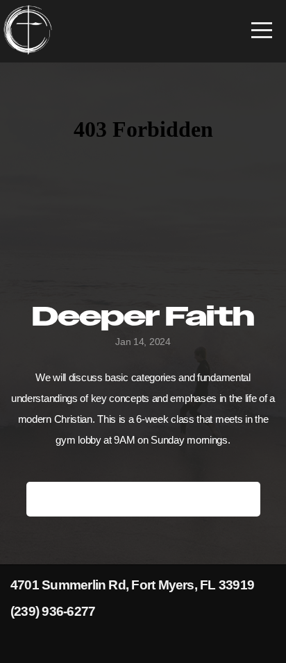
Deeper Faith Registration (143, 498)
